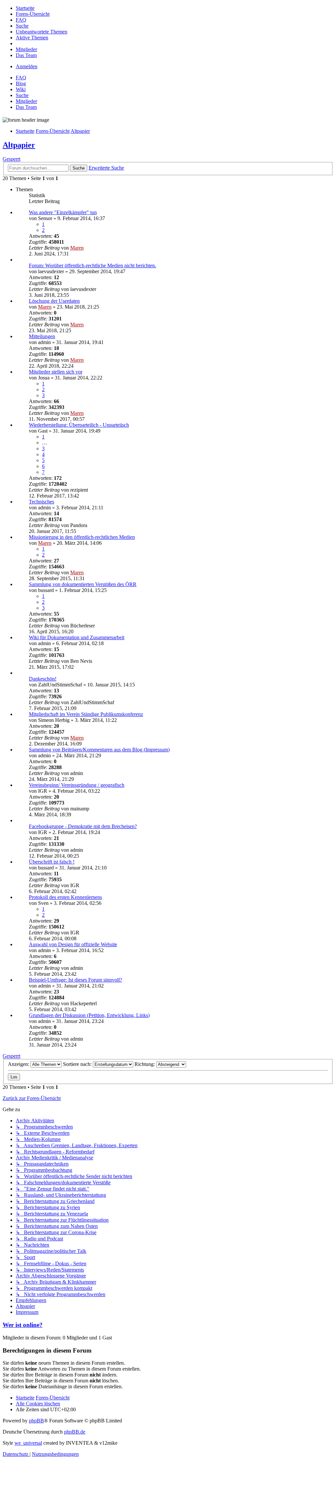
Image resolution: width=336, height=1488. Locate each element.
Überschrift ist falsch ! (51, 862)
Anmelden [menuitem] (26, 66)
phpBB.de (74, 1432)
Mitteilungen (42, 336)
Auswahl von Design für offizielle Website (73, 944)
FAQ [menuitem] (21, 77)
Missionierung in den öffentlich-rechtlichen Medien (82, 537)
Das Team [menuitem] (26, 107)
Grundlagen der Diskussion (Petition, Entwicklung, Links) (89, 1015)
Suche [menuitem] (22, 95)
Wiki (21, 89)
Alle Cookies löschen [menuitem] (38, 1403)
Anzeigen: (19, 1064)
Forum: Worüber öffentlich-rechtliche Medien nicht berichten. (92, 265)
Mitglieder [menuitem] (26, 101)
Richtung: (145, 1064)
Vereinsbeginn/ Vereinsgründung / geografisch (76, 785)
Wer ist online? (23, 1324)
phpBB (36, 1420)
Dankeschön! (42, 679)
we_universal (28, 1443)
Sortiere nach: (78, 1064)
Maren (77, 248)
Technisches (41, 501)
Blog (21, 83)
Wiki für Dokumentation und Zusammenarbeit (76, 637)
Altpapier (19, 145)
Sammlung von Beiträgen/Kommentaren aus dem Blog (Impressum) (99, 749)
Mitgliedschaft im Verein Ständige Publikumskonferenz (86, 714)
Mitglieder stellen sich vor (55, 372)
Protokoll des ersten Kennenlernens (65, 897)
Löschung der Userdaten (54, 301)
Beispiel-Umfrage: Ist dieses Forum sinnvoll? (75, 980)
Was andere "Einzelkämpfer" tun (63, 212)
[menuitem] (25, 8)
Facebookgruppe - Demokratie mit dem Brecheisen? (83, 826)
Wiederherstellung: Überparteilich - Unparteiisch (79, 425)
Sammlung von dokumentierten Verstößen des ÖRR (82, 584)
